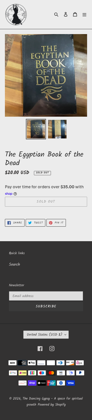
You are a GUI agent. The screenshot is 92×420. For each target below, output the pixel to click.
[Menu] (84, 14)
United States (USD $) (44, 334)
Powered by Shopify (52, 404)
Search (14, 264)
